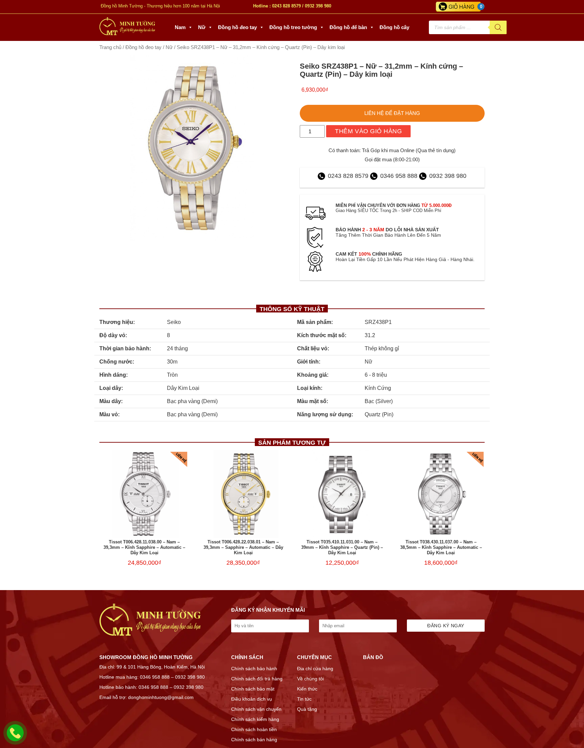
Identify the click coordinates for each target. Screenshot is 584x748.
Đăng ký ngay (445, 625)
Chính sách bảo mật (252, 689)
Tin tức (304, 699)
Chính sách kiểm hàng (255, 719)
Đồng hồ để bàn (348, 27)
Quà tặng (307, 709)
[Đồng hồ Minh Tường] (127, 33)
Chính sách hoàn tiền (254, 729)
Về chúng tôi (310, 678)
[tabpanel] (192, 148)
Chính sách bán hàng (254, 739)
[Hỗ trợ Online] (15, 737)
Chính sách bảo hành (254, 668)
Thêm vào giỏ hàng (368, 131)
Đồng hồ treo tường (293, 27)
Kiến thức (307, 689)
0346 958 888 (398, 175)
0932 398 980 (318, 5)
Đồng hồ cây (394, 27)
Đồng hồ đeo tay (237, 27)
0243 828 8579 (286, 5)
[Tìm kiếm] (498, 27)
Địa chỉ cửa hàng (315, 668)
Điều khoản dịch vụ (251, 699)
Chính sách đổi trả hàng (257, 678)
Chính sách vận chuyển (256, 709)
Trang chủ (110, 47)
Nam (180, 27)
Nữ (201, 27)
